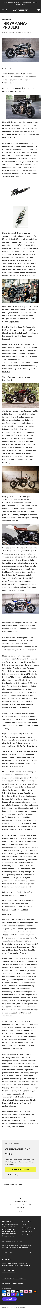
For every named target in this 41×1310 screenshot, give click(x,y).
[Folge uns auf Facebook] (4, 1270)
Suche (24, 1224)
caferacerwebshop (18, 766)
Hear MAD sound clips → (13, 1175)
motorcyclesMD (11, 1048)
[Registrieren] (30, 1252)
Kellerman (24, 910)
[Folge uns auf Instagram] (9, 1270)
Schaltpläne (18, 979)
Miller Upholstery (25, 875)
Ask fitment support (20, 1169)
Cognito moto (14, 322)
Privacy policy (5, 1307)
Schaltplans (27, 1091)
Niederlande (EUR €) (9, 1278)
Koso (14, 910)
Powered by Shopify (18, 1283)
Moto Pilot (6, 372)
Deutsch (21, 1278)
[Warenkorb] (38, 10)
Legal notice (23, 1307)
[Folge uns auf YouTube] (13, 1270)
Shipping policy (15, 1307)
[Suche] (7, 10)
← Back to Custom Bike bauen (12, 1185)
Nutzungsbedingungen (29, 1228)
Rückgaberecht (27, 1231)
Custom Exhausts (27, 1235)
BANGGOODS (7, 1039)
